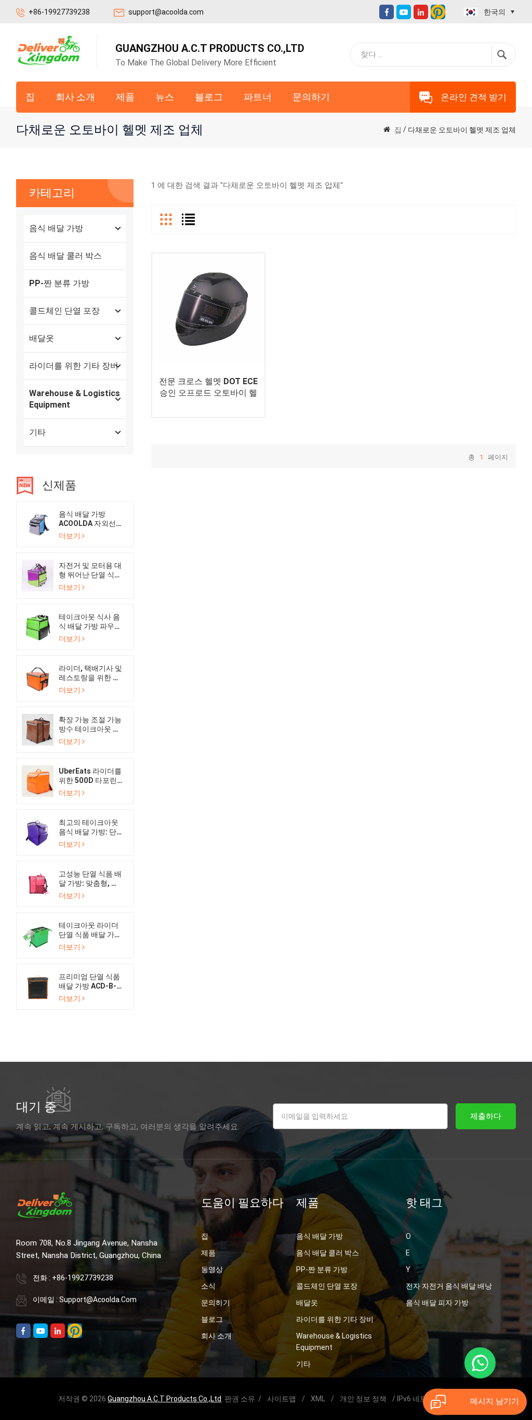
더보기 (70, 536)
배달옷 (41, 338)
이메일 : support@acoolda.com (85, 1299)
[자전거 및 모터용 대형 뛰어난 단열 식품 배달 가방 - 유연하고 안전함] (38, 574)
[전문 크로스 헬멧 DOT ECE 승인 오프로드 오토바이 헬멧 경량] (208, 309)
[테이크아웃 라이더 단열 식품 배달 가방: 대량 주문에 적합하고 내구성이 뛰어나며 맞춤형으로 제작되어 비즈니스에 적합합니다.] (38, 934)
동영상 (212, 1269)
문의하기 (311, 96)
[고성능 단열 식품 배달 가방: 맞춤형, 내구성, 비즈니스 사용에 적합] (38, 883)
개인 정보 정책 (363, 1399)
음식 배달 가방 (56, 228)
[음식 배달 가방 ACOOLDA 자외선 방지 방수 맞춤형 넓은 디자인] (38, 523)
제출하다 (485, 1116)
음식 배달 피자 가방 (437, 1303)
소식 (208, 1286)
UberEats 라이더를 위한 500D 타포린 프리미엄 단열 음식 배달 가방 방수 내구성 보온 (90, 776)
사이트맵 (281, 1399)
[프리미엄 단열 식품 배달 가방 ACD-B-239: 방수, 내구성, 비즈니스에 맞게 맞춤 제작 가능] (38, 986)
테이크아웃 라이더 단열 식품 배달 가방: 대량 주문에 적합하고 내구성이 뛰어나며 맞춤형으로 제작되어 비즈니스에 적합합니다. (89, 930)
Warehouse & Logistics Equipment (74, 399)
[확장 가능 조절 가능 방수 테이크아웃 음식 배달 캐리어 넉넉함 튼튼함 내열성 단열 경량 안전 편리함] (38, 729)
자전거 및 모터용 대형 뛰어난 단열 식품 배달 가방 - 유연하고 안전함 (90, 570)
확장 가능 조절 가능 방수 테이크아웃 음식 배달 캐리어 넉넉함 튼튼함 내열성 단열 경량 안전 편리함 (90, 724)
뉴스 (164, 96)
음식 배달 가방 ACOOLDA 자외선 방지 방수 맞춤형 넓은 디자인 (90, 519)
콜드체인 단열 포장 (64, 311)
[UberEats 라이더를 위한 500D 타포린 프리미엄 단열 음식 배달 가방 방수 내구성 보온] (38, 780)
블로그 (209, 96)
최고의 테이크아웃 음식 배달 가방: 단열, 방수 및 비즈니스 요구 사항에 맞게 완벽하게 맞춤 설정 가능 (90, 827)
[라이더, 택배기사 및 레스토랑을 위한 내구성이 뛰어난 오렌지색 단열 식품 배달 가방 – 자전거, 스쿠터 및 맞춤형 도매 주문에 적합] (38, 677)
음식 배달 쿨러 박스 (65, 256)
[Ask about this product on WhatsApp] (480, 1362)
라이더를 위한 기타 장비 (73, 366)
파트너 (258, 96)
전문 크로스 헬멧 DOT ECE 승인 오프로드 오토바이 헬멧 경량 (208, 387)
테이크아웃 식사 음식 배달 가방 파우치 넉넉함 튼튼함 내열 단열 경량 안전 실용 (90, 622)
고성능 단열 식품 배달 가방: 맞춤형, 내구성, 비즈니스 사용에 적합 (90, 879)
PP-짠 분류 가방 (59, 283)
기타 (37, 432)
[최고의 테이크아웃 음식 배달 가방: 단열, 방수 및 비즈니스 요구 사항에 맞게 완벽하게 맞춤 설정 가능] (38, 831)
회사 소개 (75, 96)
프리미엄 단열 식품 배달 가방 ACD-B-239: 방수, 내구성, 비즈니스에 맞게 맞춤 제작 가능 (89, 981)
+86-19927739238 (59, 12)
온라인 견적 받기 (474, 97)
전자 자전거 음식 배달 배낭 (449, 1286)
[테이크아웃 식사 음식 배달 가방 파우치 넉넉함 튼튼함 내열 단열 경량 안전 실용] (38, 626)
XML (318, 1399)
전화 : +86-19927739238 (73, 1278)
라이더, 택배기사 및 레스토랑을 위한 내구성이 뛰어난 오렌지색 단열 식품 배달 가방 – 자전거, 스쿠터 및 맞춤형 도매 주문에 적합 (91, 673)
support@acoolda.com (166, 12)
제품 (125, 96)
